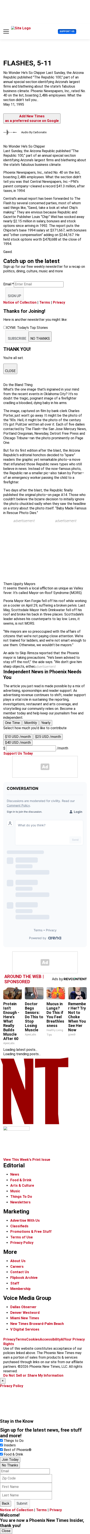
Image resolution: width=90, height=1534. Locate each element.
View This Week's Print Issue (26, 1160)
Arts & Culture (22, 1185)
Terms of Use (21, 1237)
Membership (20, 1289)
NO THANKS (40, 338)
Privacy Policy (21, 1243)
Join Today (10, 1459)
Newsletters (20, 1202)
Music (15, 1191)
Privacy (59, 302)
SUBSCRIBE (17, 338)
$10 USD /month (18, 737)
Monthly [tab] (30, 723)
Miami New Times (24, 1318)
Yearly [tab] (45, 723)
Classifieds (19, 1226)
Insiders (10, 1445)
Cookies (33, 1339)
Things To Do (21, 1197)
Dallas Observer (23, 1307)
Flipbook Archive (24, 1278)
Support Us (67, 31)
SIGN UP (14, 296)
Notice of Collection (19, 302)
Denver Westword (25, 1313)
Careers (17, 1266)
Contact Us (19, 1272)
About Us (18, 1261)
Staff (14, 1283)
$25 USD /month (48, 737)
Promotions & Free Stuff (31, 1232)
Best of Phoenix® (17, 1450)
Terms (44, 302)
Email (8, 284)
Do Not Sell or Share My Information (33, 1375)
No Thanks (10, 1465)
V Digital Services (24, 1329)
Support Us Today (18, 753)
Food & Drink (20, 1180)
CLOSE (10, 371)
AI (62, 1339)
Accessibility (50, 1339)
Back (5, 1503)
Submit (22, 1503)
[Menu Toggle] (6, 31)
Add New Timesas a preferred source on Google (32, 118)
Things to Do (14, 1441)
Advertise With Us (25, 1220)
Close (6, 1531)
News (14, 1174)
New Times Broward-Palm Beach (37, 1324)
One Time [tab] (12, 723)
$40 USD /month (18, 742)
